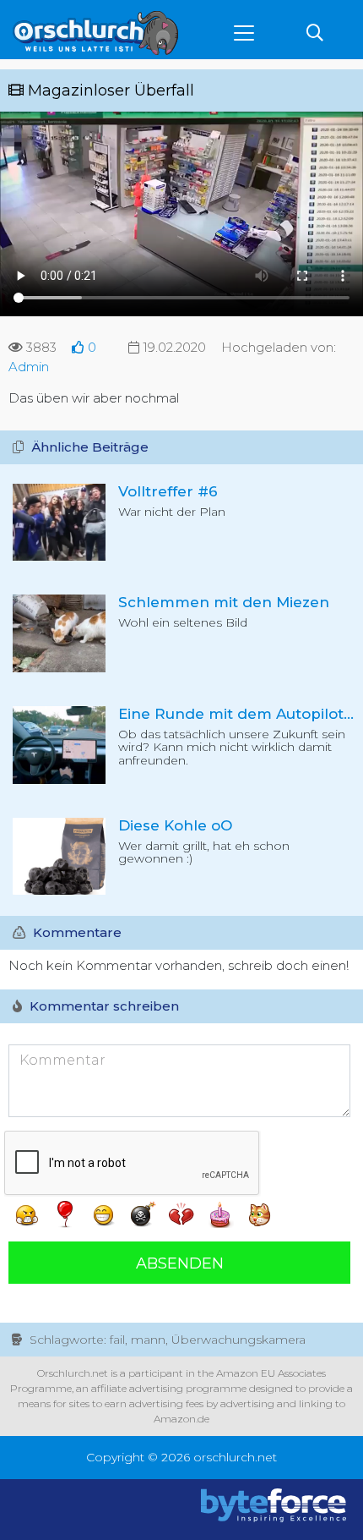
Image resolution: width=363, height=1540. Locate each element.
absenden (180, 1263)
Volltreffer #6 (168, 491)
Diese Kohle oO (175, 825)
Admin (28, 367)
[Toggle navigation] (244, 33)
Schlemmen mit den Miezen (223, 602)
